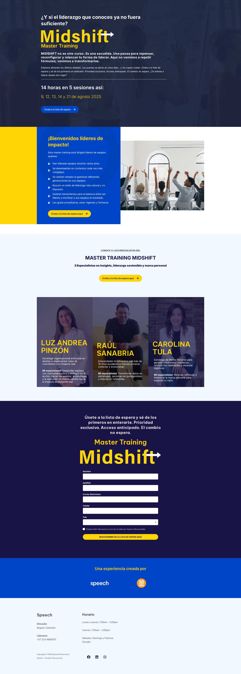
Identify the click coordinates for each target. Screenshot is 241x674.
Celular (86, 505)
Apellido (87, 482)
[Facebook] (88, 657)
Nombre (87, 471)
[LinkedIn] (96, 657)
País (85, 517)
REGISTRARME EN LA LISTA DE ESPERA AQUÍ (120, 537)
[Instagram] (105, 657)
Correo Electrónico (92, 494)
